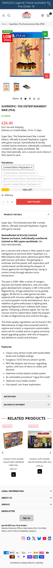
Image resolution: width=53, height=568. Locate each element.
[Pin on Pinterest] (30, 98)
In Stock (7, 31)
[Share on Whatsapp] (34, 98)
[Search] (8, 15)
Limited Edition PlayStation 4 (17, 167)
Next (49, 55)
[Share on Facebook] (21, 98)
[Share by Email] (38, 98)
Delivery (8, 195)
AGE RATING (10, 396)
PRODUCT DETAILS (13, 214)
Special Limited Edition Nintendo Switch (23, 178)
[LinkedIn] (50, 539)
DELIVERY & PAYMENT (14, 404)
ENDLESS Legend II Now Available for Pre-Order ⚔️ (26, 4)
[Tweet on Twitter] (25, 98)
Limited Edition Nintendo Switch (19, 172)
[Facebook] (28, 539)
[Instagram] (23, 539)
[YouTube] (44, 539)
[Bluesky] (39, 539)
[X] (34, 539)
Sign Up (26, 518)
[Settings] (42, 15)
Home (3, 24)
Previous (3, 55)
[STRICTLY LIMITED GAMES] (26, 15)
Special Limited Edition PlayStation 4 (21, 184)
